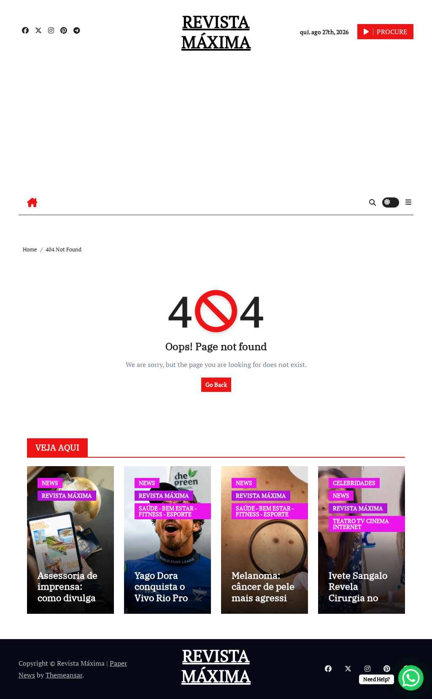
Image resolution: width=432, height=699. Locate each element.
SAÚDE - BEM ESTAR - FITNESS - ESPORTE (168, 511)
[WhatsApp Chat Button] (411, 678)
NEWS (50, 483)
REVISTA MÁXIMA (216, 31)
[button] (408, 202)
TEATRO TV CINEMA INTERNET (361, 524)
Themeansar (64, 675)
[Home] (32, 202)
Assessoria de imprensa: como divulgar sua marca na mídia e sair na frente (70, 603)
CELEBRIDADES (354, 483)
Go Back (216, 385)
